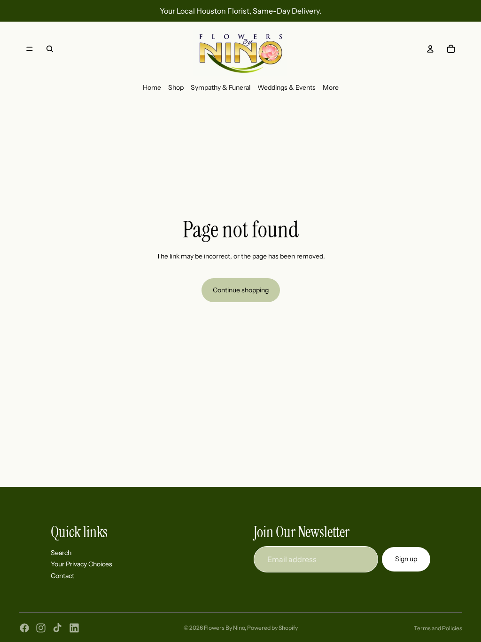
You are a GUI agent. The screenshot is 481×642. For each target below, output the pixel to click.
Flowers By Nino (224, 627)
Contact (62, 575)
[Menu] (29, 49)
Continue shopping (241, 290)
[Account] (430, 49)
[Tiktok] (57, 628)
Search (61, 552)
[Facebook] (24, 628)
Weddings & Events (286, 87)
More (331, 87)
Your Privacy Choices (81, 564)
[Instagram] (41, 628)
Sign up (406, 559)
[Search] (49, 49)
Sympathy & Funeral (220, 87)
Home (152, 87)
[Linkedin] (74, 628)
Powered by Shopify (272, 627)
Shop (176, 87)
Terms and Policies (438, 628)
